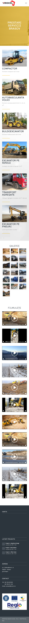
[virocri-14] (14, 272)
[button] (14, 318)
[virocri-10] (23, 265)
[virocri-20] (14, 286)
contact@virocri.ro (11, 586)
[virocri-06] (6, 251)
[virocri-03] (6, 258)
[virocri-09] (14, 265)
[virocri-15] (23, 272)
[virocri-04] (6, 265)
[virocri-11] (6, 272)
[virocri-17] (6, 279)
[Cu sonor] (25, 324)
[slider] (11, 324)
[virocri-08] (23, 251)
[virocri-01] (14, 258)
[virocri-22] (6, 293)
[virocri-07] (14, 251)
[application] (14, 318)
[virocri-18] (23, 279)
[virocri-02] (23, 258)
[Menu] (26, 3)
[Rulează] (3, 324)
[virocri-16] (14, 279)
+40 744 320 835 (8, 582)
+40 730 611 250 (7, 584)
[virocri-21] (23, 286)
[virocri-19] (6, 286)
